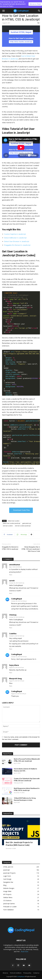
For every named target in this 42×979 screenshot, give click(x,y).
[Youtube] (29, 965)
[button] (39, 11)
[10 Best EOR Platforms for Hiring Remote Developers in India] (7, 800)
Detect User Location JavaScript (11, 523)
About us (5, 973)
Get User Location (8, 525)
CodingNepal (20, 976)
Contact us (36, 973)
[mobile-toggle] (3, 11)
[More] (31, 534)
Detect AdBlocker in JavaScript (15, 238)
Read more (24, 952)
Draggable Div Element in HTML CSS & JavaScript (10, 548)
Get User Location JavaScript (23, 525)
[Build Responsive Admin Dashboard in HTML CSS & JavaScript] (7, 790)
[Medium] (24, 965)
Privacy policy (27, 973)
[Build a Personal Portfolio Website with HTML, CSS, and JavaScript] (7, 761)
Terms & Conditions (15, 973)
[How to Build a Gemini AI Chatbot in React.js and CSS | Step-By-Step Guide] (7, 771)
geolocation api (26, 523)
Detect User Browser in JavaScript (16, 241)
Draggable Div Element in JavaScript (17, 245)
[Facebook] (13, 965)
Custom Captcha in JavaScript (15, 234)
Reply (10, 574)
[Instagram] (18, 965)
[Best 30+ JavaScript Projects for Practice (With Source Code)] (21, 831)
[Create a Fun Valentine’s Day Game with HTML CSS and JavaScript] (7, 781)
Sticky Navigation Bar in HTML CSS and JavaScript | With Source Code (31, 549)
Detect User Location (13, 521)
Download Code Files (21, 510)
